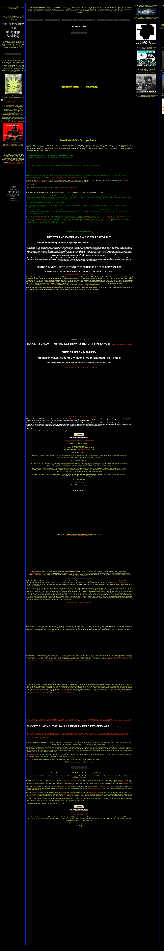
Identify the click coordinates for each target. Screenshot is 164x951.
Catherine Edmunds (31, 754)
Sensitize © (75, 187)
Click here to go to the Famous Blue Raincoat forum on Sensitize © (69, 177)
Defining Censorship (33, 795)
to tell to (38, 737)
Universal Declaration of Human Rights (73, 794)
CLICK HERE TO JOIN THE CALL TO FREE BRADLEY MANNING (79, 367)
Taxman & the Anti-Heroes (108, 786)
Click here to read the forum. (14, 163)
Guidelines (39, 181)
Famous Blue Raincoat (94, 788)
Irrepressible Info (95, 792)
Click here (29, 165)
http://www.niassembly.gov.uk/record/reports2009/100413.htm (79, 274)
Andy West (36, 786)
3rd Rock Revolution (64, 786)
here (101, 425)
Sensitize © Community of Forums (48, 180)
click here (70, 756)
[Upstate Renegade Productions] (13, 102)
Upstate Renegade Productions (62, 187)
